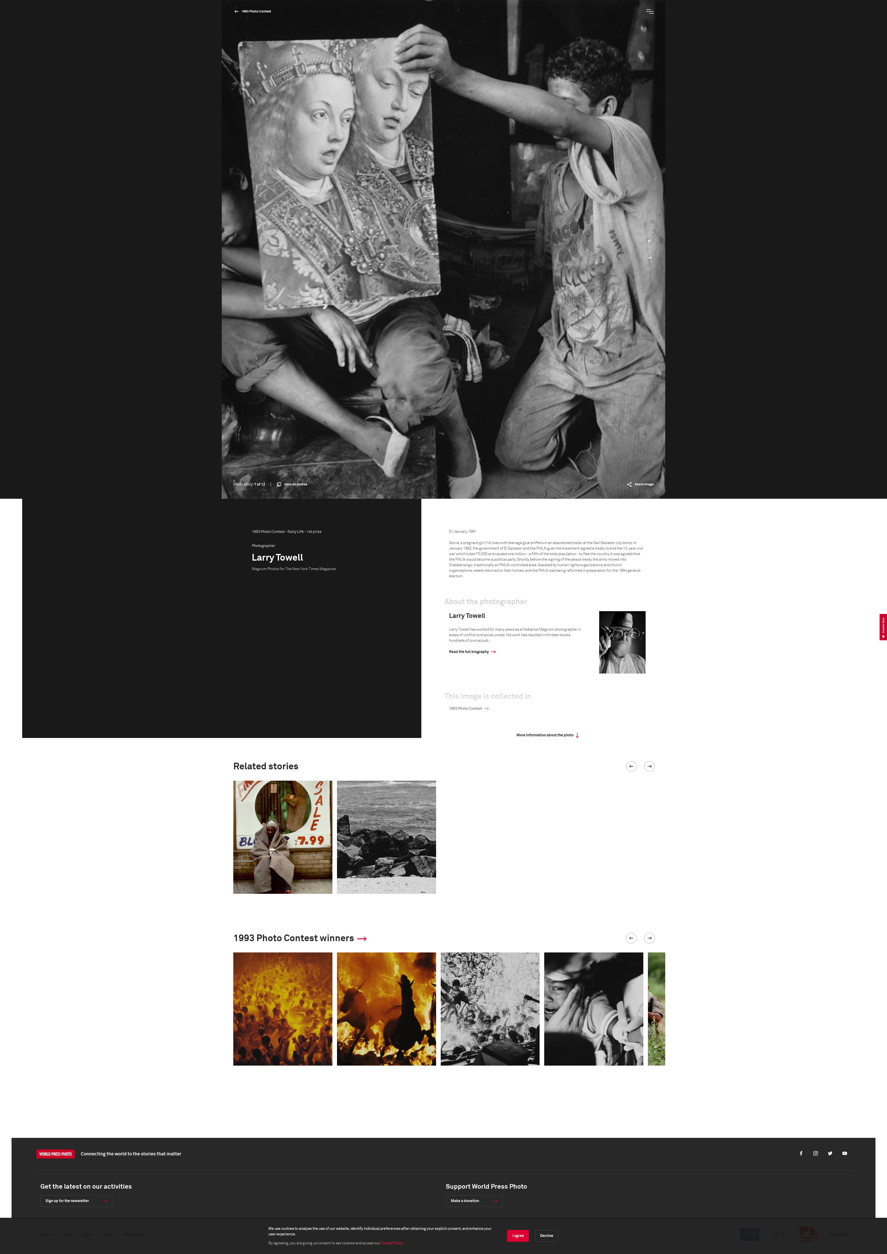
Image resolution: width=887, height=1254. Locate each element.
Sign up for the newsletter (67, 1201)
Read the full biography (469, 652)
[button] (631, 766)
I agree (518, 1236)
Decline (546, 1236)
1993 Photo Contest (256, 11)
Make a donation (465, 1201)
